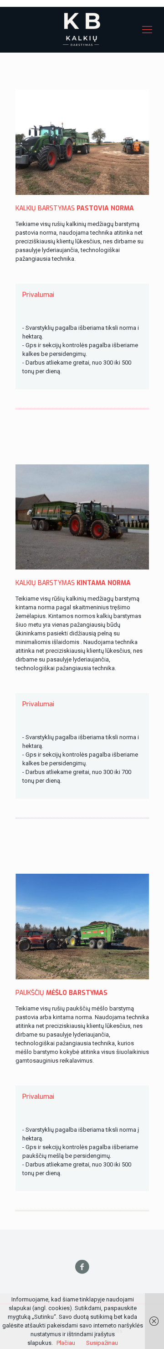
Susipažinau (102, 1342)
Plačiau (65, 1342)
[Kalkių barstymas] (82, 29)
